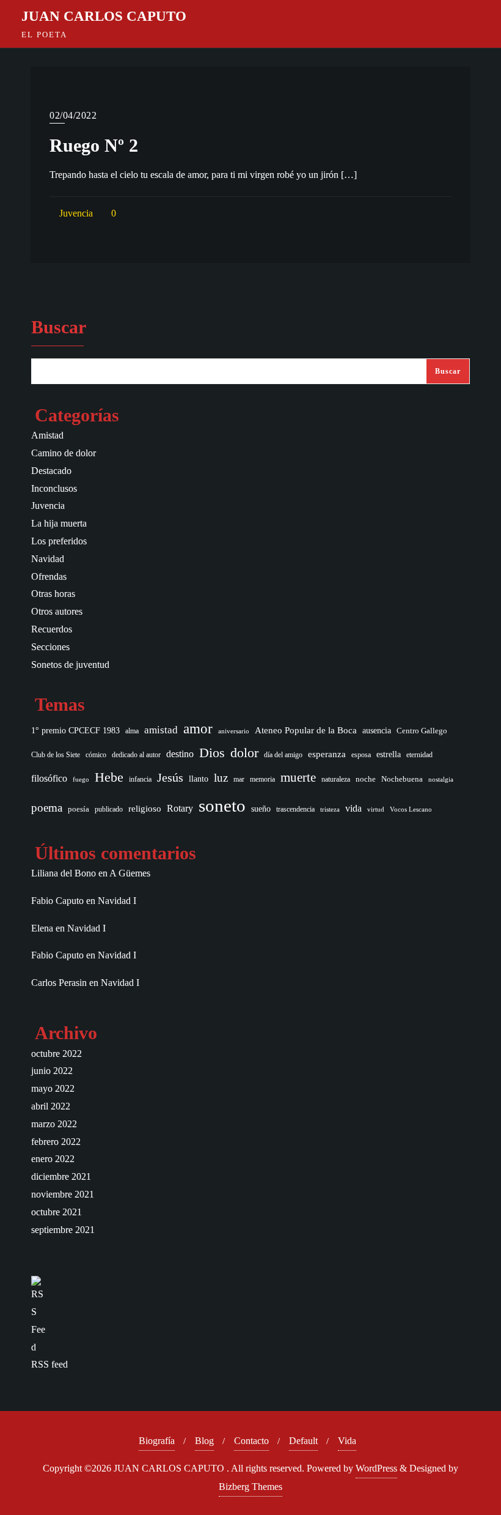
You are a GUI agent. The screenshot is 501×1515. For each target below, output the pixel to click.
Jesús (170, 777)
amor (198, 728)
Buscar (58, 328)
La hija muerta (59, 523)
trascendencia (295, 809)
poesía (78, 808)
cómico (96, 755)
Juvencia (75, 213)
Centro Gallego (422, 730)
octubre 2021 (56, 1212)
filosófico (49, 778)
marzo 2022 (54, 1124)
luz (221, 777)
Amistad (47, 435)
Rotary (180, 808)
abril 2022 (50, 1106)
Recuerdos (51, 629)
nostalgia (440, 779)
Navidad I (117, 900)
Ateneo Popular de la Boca (306, 730)
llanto (198, 778)
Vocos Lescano (411, 809)
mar (238, 779)
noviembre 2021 (62, 1194)
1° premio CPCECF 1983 (75, 730)
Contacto (251, 1440)
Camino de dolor (63, 453)
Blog (204, 1440)
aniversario (233, 731)
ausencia (376, 730)
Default (303, 1440)
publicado (109, 809)
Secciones (50, 647)
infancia (140, 779)
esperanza (327, 754)
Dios (212, 753)
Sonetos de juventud (70, 664)
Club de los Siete (55, 754)
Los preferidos (59, 541)
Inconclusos (54, 488)
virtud (375, 809)
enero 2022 (53, 1159)
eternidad (419, 754)
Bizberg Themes (250, 1486)
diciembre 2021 (61, 1176)
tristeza (330, 809)
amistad (161, 730)
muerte (298, 777)
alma (132, 731)
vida (353, 808)
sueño (261, 808)
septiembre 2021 (63, 1229)
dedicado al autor (136, 755)
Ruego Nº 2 (93, 145)
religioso (144, 808)
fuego (81, 779)
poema (46, 807)
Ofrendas (49, 576)
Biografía (157, 1440)
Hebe (109, 777)
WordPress (376, 1468)
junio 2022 (52, 1070)
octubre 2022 (56, 1053)
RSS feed (49, 1364)
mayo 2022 (53, 1088)
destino (180, 754)
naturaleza (335, 779)
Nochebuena (402, 778)
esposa (361, 755)
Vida (347, 1440)
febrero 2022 (56, 1141)
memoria (262, 779)
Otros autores (56, 611)
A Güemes (129, 873)
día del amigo (283, 755)
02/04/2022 (73, 115)
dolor (244, 753)
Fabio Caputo (57, 900)
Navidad (47, 559)
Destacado (51, 470)
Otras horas (53, 593)
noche (366, 778)
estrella (388, 754)
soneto (222, 805)
